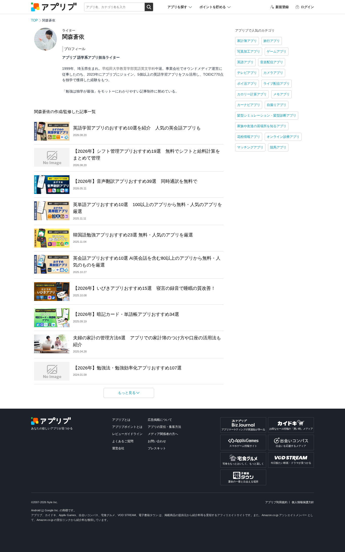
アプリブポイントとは (127, 427)
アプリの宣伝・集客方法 (164, 427)
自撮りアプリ (276, 105)
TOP (34, 20)
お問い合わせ (157, 441)
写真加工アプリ (248, 51)
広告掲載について (160, 420)
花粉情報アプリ (248, 137)
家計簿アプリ (247, 41)
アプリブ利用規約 (276, 502)
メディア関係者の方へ (163, 434)
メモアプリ (281, 94)
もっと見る (127, 393)
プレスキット (157, 448)
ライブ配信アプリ (276, 83)
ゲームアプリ (276, 51)
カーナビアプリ (248, 105)
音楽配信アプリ (271, 62)
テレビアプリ (247, 73)
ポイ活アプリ (247, 83)
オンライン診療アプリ (283, 137)
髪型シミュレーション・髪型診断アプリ (266, 115)
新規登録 (282, 7)
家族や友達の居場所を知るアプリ (261, 126)
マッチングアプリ (250, 147)
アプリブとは (121, 420)
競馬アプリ (278, 147)
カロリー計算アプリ (252, 94)
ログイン (307, 7)
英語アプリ (245, 62)
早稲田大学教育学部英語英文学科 (128, 69)
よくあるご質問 (122, 441)
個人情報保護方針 (303, 502)
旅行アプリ (271, 41)
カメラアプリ (273, 73)
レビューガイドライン (127, 434)
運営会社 (118, 448)
